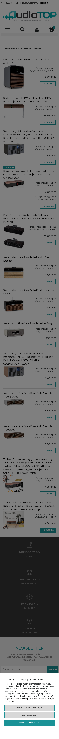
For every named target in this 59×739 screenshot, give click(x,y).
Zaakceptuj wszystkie (29, 723)
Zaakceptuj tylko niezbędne (29, 708)
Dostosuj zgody (29, 715)
